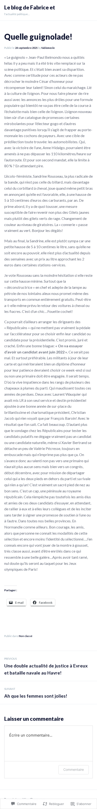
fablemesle (48, 47)
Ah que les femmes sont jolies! (35, 693)
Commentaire (73, 769)
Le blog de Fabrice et (29, 7)
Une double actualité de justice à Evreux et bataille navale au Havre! (46, 666)
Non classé (25, 635)
